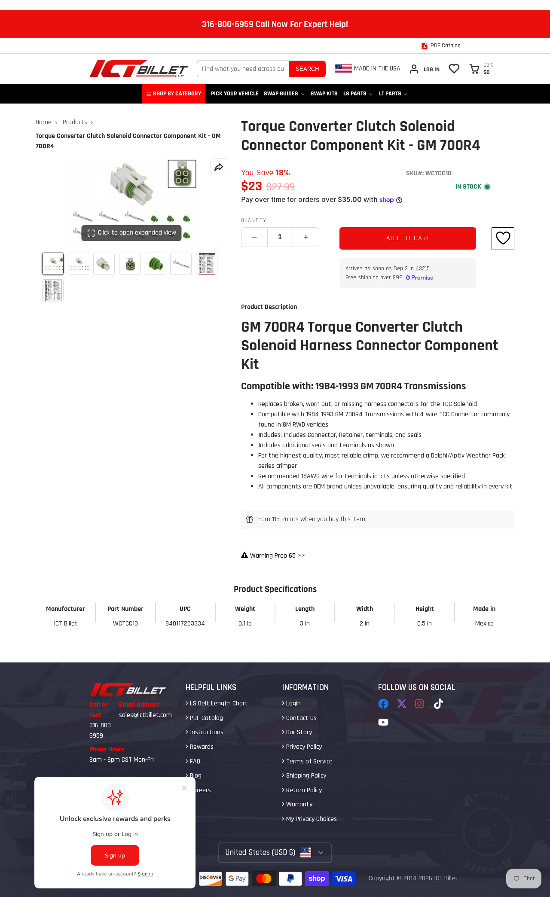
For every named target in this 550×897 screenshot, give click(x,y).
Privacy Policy (303, 746)
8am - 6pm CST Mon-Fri (121, 759)
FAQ (194, 761)
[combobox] (243, 69)
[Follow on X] (402, 704)
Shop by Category (177, 94)
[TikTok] (439, 704)
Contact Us (300, 718)
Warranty (298, 804)
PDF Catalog (205, 718)
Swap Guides (281, 94)
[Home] (138, 68)
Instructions (205, 732)
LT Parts (390, 94)
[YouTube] (383, 722)
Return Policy (303, 790)
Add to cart (408, 238)
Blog (195, 775)
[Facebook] (383, 704)
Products (75, 122)
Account (424, 69)
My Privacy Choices (310, 819)
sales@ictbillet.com (145, 715)
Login (292, 703)
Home (44, 122)
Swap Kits (324, 94)
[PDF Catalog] (441, 46)
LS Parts (355, 94)
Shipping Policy (305, 775)
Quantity (253, 220)
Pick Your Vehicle (235, 94)
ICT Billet (446, 878)
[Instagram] (420, 704)
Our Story (298, 732)
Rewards (201, 746)
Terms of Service (308, 761)
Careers (199, 790)
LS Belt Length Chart (218, 703)
